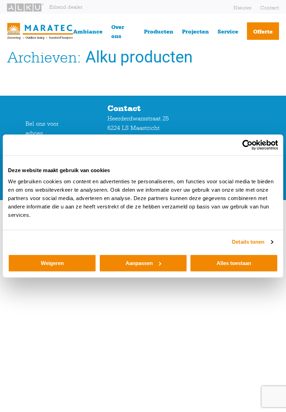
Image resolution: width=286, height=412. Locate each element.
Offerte (263, 31)
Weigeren (52, 263)
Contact (269, 7)
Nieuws (242, 7)
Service (228, 31)
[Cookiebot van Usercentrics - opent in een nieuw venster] (247, 145)
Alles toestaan (234, 263)
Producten (158, 31)
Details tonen (248, 242)
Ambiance (88, 31)
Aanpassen (139, 263)
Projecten (195, 31)
